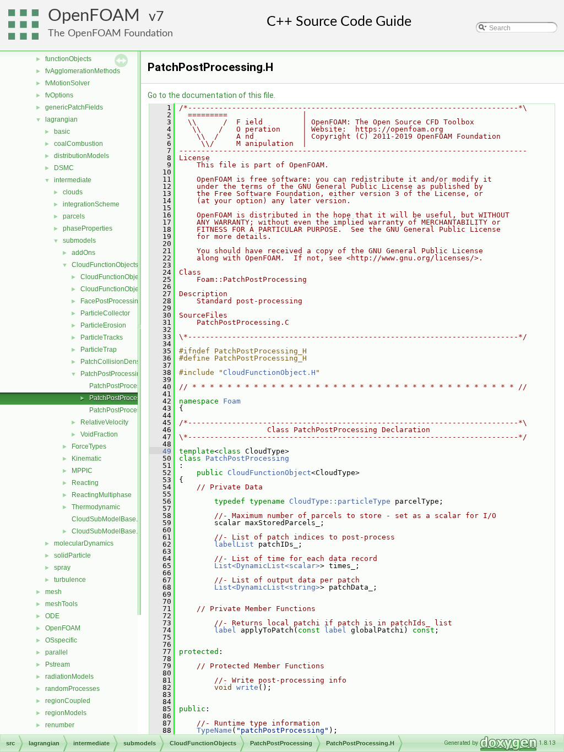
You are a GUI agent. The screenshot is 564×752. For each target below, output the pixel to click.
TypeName (214, 730)
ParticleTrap (98, 349)
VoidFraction (99, 434)
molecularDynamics (83, 543)
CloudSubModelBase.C (107, 519)
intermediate (72, 180)
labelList (234, 544)
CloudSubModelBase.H (107, 531)
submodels (79, 240)
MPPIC (82, 471)
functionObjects (68, 59)
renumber (59, 725)
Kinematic (86, 458)
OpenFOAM (94, 15)
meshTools (61, 604)
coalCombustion (78, 144)
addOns (83, 253)
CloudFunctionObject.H (269, 372)
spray (62, 567)
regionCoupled (67, 701)
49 (160, 451)
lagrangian (61, 119)
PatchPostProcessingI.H (125, 410)
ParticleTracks (101, 337)
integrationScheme (91, 204)
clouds (73, 192)
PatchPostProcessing (112, 374)
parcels (74, 216)
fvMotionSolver (67, 83)
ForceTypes (89, 446)
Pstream (57, 664)
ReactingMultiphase (102, 495)
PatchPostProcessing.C (124, 386)
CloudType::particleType (340, 501)
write (247, 687)
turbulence (70, 580)
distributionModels (81, 156)
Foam (232, 401)
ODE (52, 616)
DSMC (64, 168)
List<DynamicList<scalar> (267, 566)
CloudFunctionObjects (105, 265)
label (225, 630)
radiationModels (69, 676)
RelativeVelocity (104, 422)
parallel (56, 652)
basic (62, 131)
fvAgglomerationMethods (82, 71)
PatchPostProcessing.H (124, 398)
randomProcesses (72, 689)
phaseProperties (87, 228)
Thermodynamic (96, 507)
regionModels (65, 713)
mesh (53, 592)
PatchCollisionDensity (113, 362)
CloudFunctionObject (112, 277)
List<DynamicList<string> (267, 587)
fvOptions (59, 95)
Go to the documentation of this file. (211, 95)
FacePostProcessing (111, 301)
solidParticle (72, 555)
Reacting (85, 483)
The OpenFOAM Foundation (110, 33)
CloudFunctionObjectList (117, 289)
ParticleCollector (105, 313)
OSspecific (61, 640)
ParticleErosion (103, 325)
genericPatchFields (74, 107)
